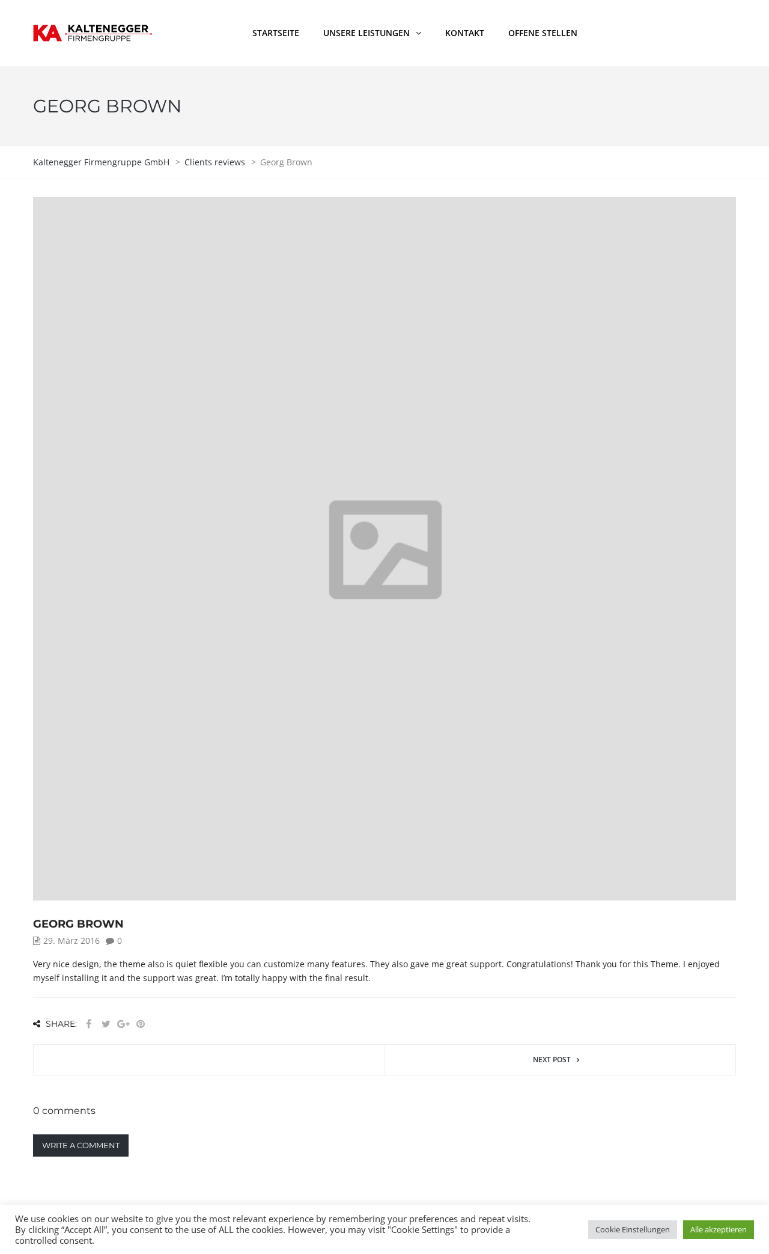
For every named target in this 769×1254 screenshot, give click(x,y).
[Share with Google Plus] (123, 1024)
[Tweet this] (106, 1024)
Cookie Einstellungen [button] (632, 1229)
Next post (552, 1059)
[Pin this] (141, 1024)
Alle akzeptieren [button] (718, 1229)
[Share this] (88, 1024)
